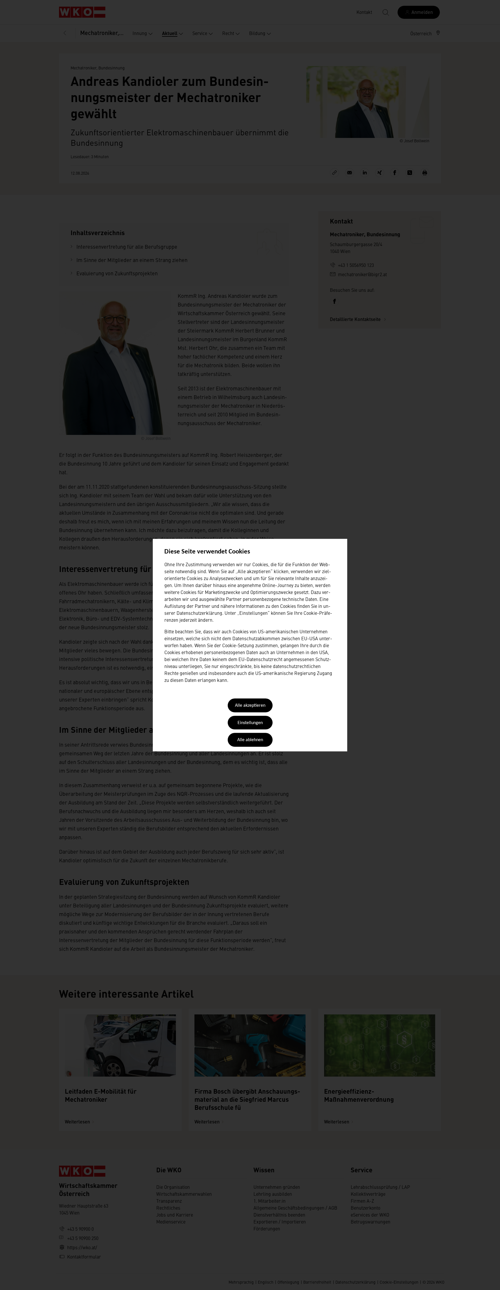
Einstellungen (250, 723)
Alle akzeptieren (250, 706)
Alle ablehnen (250, 740)
